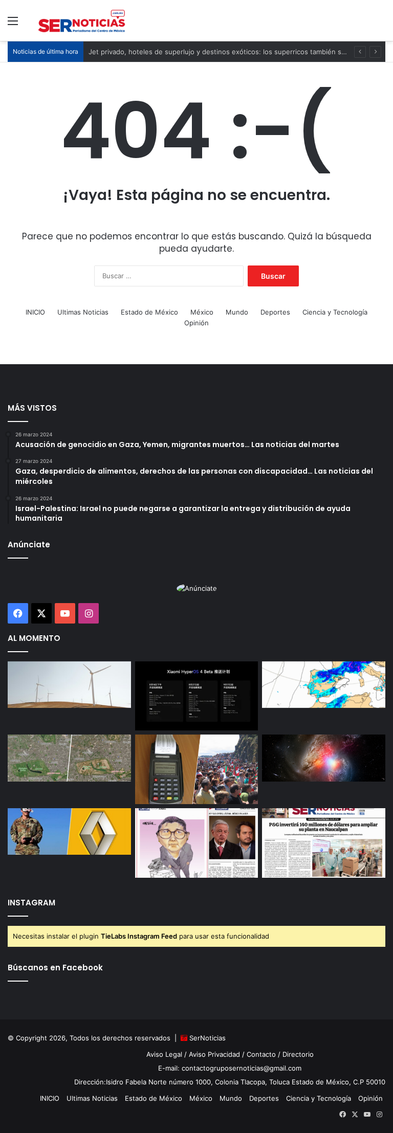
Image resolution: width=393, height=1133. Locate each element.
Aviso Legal (164, 1054)
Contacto (261, 1054)
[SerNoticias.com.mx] (81, 20)
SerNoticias (207, 1038)
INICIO (35, 312)
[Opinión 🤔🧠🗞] (196, 843)
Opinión (196, 323)
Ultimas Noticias (82, 312)
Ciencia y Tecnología (334, 312)
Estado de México (149, 312)
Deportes (275, 312)
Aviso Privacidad (214, 1054)
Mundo (237, 312)
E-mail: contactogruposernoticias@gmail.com (229, 1068)
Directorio (298, 1054)
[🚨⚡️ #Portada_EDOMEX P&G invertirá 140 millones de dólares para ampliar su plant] (323, 843)
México (201, 312)
